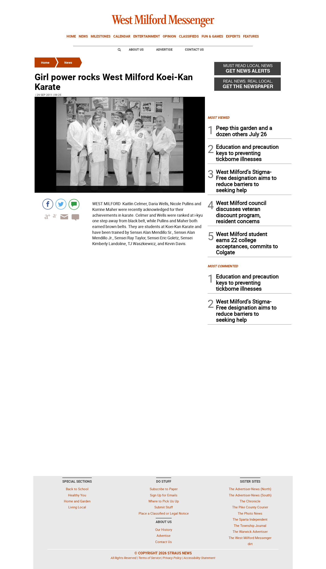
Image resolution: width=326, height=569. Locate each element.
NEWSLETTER (255, 5)
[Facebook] (47, 204)
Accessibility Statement (199, 558)
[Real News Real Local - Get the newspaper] (249, 85)
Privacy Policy (172, 558)
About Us (136, 49)
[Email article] (63, 221)
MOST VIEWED (218, 117)
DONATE (281, 5)
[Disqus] (120, 304)
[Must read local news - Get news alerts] (249, 69)
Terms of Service (149, 558)
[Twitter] (60, 204)
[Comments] (74, 204)
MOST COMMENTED (223, 266)
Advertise (164, 49)
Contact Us (194, 49)
